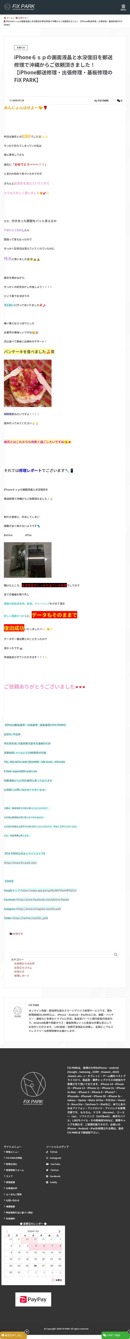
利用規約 (10, 1218)
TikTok (53, 1151)
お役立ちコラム (23, 967)
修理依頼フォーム (15, 1170)
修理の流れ (11, 1164)
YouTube (55, 1164)
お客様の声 (11, 1188)
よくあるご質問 (14, 1194)
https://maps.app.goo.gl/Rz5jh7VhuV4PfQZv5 (48, 890)
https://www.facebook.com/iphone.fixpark (42, 899)
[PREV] (8, 1231)
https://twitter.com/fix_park (30, 918)
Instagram (55, 1157)
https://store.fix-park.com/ (20, 863)
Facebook (55, 1176)
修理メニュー (12, 1151)
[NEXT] (59, 1231)
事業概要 (10, 1206)
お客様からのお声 (24, 963)
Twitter (54, 1170)
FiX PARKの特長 (14, 1157)
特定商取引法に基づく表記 (19, 1212)
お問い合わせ (12, 1200)
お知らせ (18, 933)
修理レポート (21, 975)
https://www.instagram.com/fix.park (38, 909)
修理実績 (10, 1182)
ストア (9, 1176)
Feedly (53, 1182)
